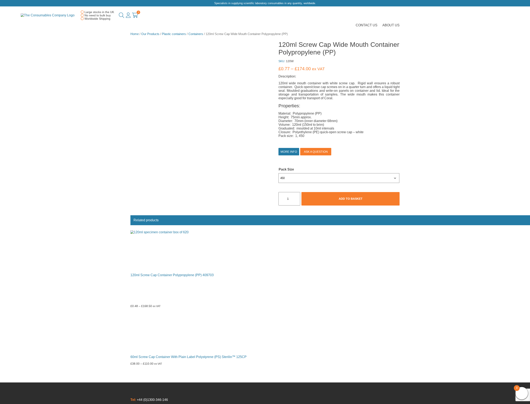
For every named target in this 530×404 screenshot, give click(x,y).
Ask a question (316, 151)
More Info (289, 151)
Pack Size (286, 169)
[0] (135, 16)
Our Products (150, 34)
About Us (391, 25)
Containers (195, 34)
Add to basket (351, 198)
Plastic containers (174, 34)
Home (134, 34)
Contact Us (366, 25)
